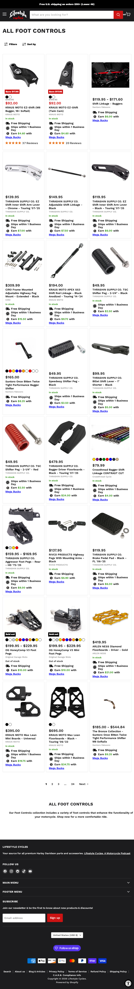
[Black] (6, 97)
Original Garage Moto (16, 657)
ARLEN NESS (99, 653)
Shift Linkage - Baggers (107, 103)
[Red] (107, 459)
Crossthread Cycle (101, 476)
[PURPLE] (20, 371)
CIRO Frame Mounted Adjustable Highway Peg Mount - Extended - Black (22, 293)
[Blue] (110, 459)
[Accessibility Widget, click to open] (128, 983)
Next (82, 784)
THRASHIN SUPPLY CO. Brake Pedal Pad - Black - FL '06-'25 (109, 558)
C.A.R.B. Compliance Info (67, 975)
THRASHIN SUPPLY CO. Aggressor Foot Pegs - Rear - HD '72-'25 (22, 562)
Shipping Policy (118, 971)
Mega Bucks (13, 137)
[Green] (103, 459)
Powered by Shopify (67, 982)
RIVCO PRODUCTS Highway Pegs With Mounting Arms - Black (66, 558)
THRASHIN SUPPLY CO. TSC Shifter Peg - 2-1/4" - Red (23, 467)
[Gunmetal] (113, 459)
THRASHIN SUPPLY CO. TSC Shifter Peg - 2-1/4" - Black (110, 291)
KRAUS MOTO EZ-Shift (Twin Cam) (63, 109)
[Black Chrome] (33, 639)
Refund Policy (98, 971)
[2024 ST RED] (30, 371)
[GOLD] (13, 371)
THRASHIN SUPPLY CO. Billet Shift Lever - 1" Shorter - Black (107, 381)
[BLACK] (6, 371)
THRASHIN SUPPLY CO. (17, 211)
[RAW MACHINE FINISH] (10, 97)
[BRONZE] (26, 371)
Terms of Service (77, 971)
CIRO (7, 300)
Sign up (55, 917)
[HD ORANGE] (23, 371)
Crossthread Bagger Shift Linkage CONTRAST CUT (108, 471)
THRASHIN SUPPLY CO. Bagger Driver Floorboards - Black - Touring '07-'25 (67, 469)
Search (7, 971)
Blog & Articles (37, 971)
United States (65, 935)
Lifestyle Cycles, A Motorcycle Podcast (107, 853)
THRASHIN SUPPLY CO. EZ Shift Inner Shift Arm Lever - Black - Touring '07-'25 (109, 205)
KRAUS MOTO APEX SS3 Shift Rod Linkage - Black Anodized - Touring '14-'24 (66, 293)
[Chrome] (10, 547)
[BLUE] (16, 371)
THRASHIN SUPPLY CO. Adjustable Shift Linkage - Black (65, 205)
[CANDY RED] (10, 371)
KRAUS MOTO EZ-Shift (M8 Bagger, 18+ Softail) (22, 109)
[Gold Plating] (36, 639)
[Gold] (93, 459)
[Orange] (30, 639)
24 (73, 784)
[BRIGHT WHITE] (33, 371)
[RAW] (36, 371)
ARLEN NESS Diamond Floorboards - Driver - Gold (110, 648)
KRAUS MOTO (12, 114)
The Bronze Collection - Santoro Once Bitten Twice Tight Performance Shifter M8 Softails (109, 736)
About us (20, 971)
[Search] (118, 15)
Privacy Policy (56, 971)
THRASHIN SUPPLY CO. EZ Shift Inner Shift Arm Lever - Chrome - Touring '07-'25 (22, 205)
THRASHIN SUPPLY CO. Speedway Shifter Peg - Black (64, 381)
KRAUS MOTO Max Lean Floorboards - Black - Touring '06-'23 (64, 738)
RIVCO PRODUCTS (58, 565)
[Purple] (97, 459)
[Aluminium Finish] (10, 639)
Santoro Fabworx (101, 107)
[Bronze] (40, 639)
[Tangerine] (117, 459)
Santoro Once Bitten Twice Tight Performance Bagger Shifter (22, 385)
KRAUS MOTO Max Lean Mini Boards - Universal (20, 736)
